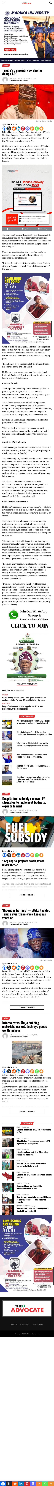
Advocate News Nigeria (19, 80)
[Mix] (32, 128)
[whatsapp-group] (27, 630)
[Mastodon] (27, 128)
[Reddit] (14, 128)
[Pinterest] (23, 128)
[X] (9, 128)
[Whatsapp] (37, 128)
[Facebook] (4, 128)
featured (20, 690)
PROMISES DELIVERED (27, 684)
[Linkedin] (18, 128)
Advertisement (25, 1325)
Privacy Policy (38, 1325)
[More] (41, 128)
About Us (14, 1325)
